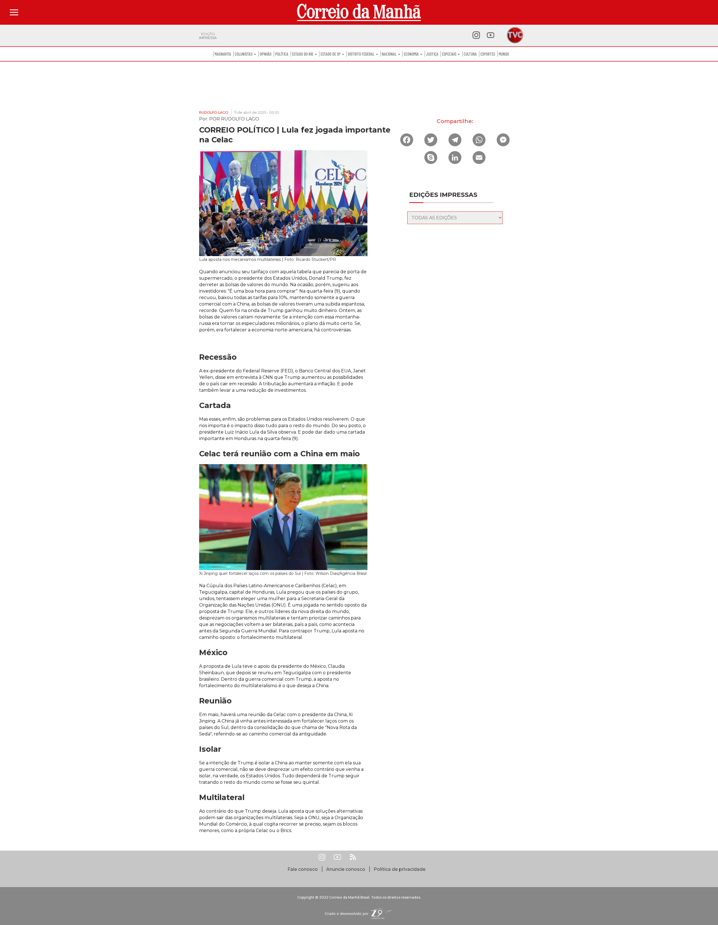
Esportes (487, 53)
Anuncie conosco (345, 869)
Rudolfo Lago (213, 112)
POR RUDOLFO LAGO (234, 118)
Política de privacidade (399, 869)
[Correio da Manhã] (359, 12)
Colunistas (244, 53)
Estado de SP (331, 53)
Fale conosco (302, 869)
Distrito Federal (361, 53)
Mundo (504, 53)
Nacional (389, 53)
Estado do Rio (303, 53)
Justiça (432, 53)
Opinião (265, 53)
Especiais (449, 53)
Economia (412, 53)
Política (281, 53)
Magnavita (223, 53)
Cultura (470, 53)
